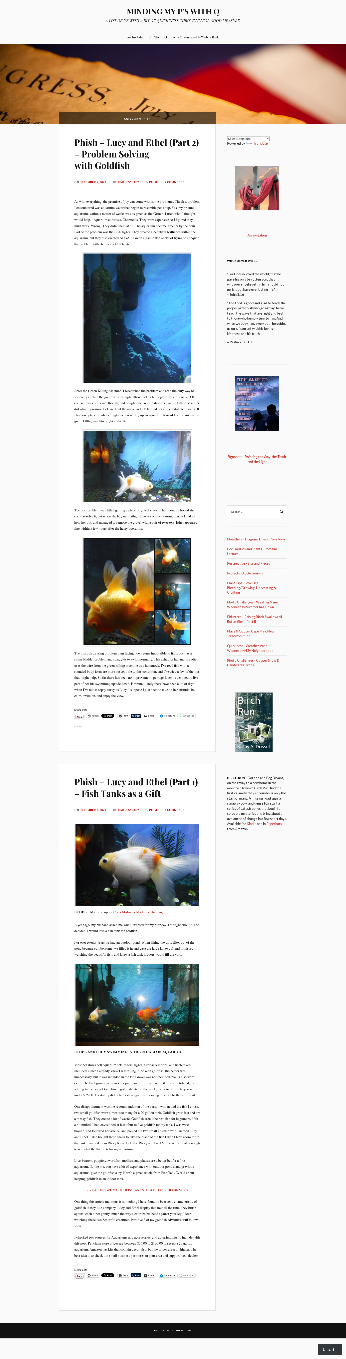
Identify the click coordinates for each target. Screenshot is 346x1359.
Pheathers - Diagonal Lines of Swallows (256, 539)
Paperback (274, 824)
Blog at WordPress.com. (173, 1330)
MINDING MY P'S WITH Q (173, 11)
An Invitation (136, 37)
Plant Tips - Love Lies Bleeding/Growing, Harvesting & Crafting (251, 588)
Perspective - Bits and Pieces (248, 563)
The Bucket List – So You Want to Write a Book (186, 37)
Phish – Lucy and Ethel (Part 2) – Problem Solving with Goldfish (136, 153)
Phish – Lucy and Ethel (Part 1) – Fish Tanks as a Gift (136, 787)
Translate (260, 143)
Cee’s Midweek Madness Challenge (138, 911)
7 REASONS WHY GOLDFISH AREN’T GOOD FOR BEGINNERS (137, 1190)
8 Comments (175, 810)
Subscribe (330, 1349)
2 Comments (175, 182)
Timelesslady (128, 182)
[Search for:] (257, 511)
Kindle (251, 824)
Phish (153, 182)
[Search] (281, 511)
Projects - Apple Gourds (245, 573)
